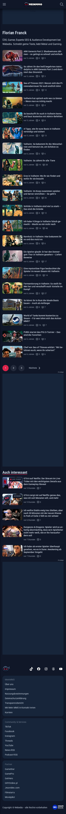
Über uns (9, 684)
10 (40, 165)
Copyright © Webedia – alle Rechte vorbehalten (24, 807)
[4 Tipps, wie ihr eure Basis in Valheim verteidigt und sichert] (12, 133)
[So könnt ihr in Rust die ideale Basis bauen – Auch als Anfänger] (12, 304)
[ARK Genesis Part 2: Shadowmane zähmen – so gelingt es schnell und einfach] (12, 55)
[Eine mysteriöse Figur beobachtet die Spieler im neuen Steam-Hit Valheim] (12, 272)
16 (40, 325)
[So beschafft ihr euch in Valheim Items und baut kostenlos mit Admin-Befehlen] (12, 118)
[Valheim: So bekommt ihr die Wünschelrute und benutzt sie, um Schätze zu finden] (12, 148)
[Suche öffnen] (62, 4)
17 (46, 261)
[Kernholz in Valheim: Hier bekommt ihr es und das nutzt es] (12, 241)
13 (46, 136)
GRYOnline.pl (11, 783)
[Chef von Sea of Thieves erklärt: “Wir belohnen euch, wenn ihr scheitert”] (12, 351)
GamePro (9, 774)
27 (46, 293)
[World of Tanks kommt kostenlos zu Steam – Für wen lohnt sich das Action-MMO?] (12, 319)
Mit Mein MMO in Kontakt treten (20, 707)
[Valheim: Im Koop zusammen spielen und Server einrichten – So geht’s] (12, 195)
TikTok (8, 726)
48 (47, 228)
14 (40, 228)
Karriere (8, 712)
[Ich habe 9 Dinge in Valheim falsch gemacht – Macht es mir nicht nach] (12, 225)
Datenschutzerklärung (15, 698)
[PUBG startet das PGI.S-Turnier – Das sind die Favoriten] (12, 336)
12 (46, 90)
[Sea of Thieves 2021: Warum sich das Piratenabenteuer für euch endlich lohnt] (12, 87)
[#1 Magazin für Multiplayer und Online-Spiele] (33, 4)
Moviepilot (10, 797)
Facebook (9, 731)
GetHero (9, 778)
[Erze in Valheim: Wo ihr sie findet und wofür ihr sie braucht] (12, 180)
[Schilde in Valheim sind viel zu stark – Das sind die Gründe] (12, 210)
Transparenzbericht (14, 703)
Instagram (10, 736)
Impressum (10, 689)
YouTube (9, 745)
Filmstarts (10, 792)
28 (47, 165)
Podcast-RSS (11, 754)
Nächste (33, 368)
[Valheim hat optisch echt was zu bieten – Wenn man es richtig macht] (12, 102)
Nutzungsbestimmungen (17, 693)
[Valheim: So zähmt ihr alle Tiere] (12, 164)
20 (46, 198)
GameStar (10, 769)
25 (40, 275)
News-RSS (10, 750)
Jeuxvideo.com (12, 787)
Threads (9, 741)
